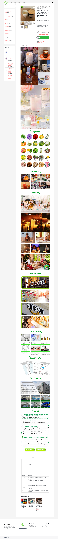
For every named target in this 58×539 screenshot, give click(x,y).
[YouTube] (24, 528)
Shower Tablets (7, 36)
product (15, 2)
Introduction (31, 525)
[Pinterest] (26, 528)
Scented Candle (7, 34)
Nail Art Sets (7, 29)
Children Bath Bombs (8, 16)
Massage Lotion (7, 27)
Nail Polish (6, 33)
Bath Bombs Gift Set (8, 15)
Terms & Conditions (45, 527)
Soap (6, 37)
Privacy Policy (44, 525)
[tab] (22, 46)
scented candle (40, 42)
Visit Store (31, 527)
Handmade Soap (7, 40)
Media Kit (43, 528)
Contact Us (24, 2)
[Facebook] (20, 528)
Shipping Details (44, 526)
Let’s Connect (31, 528)
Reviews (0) (27, 45)
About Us (19, 2)
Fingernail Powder (7, 30)
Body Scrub (6, 23)
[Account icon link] (52, 2)
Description (22, 45)
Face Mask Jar (7, 26)
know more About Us (32, 526)
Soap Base (6, 41)
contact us (43, 34)
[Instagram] (22, 528)
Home (11, 2)
